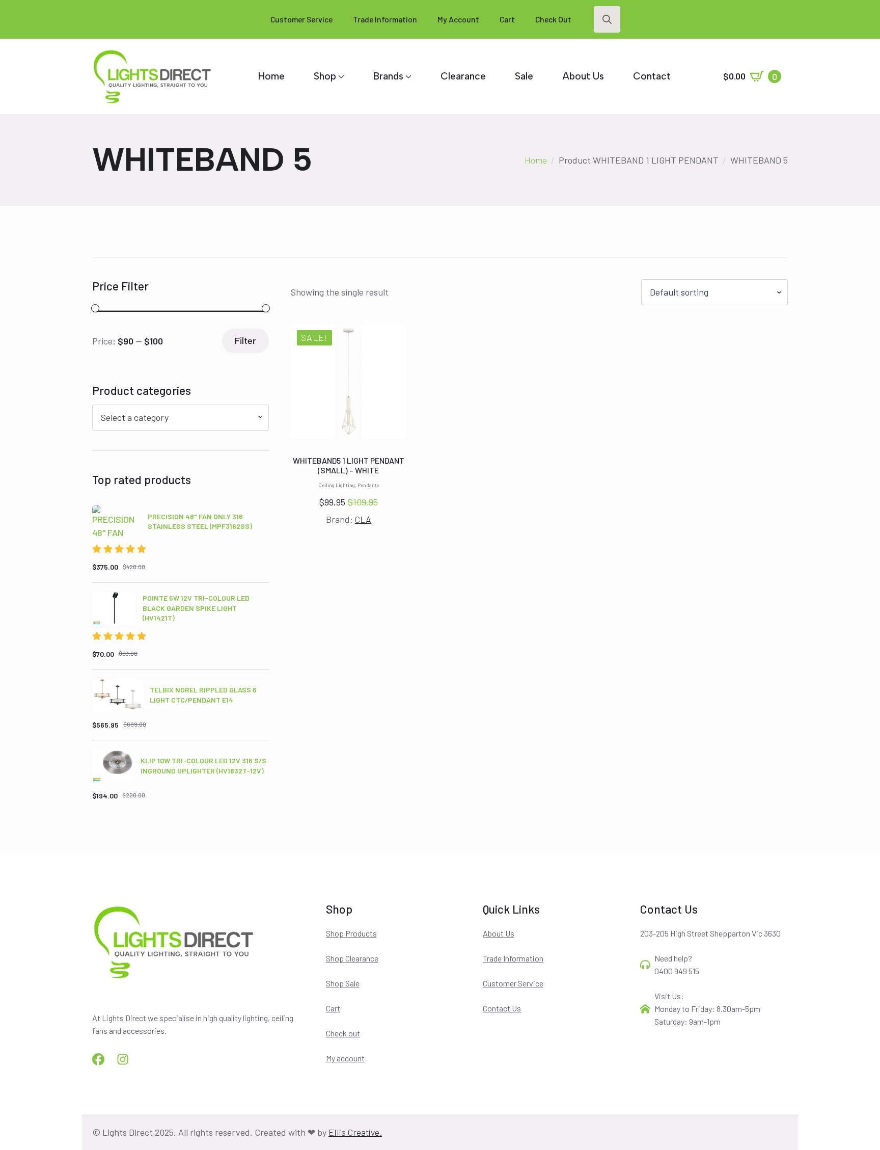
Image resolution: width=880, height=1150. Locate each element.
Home (271, 76)
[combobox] (180, 418)
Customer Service (301, 19)
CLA (363, 519)
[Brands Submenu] (407, 76)
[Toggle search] (607, 19)
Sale (524, 76)
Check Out (553, 19)
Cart (507, 19)
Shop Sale (343, 983)
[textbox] (176, 417)
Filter (245, 340)
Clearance (463, 76)
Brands (388, 76)
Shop (325, 76)
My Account (458, 19)
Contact (652, 76)
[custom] (98, 1059)
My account (345, 1058)
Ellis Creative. (355, 1132)
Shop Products (351, 933)
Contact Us (502, 1008)
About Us (583, 76)
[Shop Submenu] (340, 76)
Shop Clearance (352, 958)
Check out (343, 1033)
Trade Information (385, 19)
